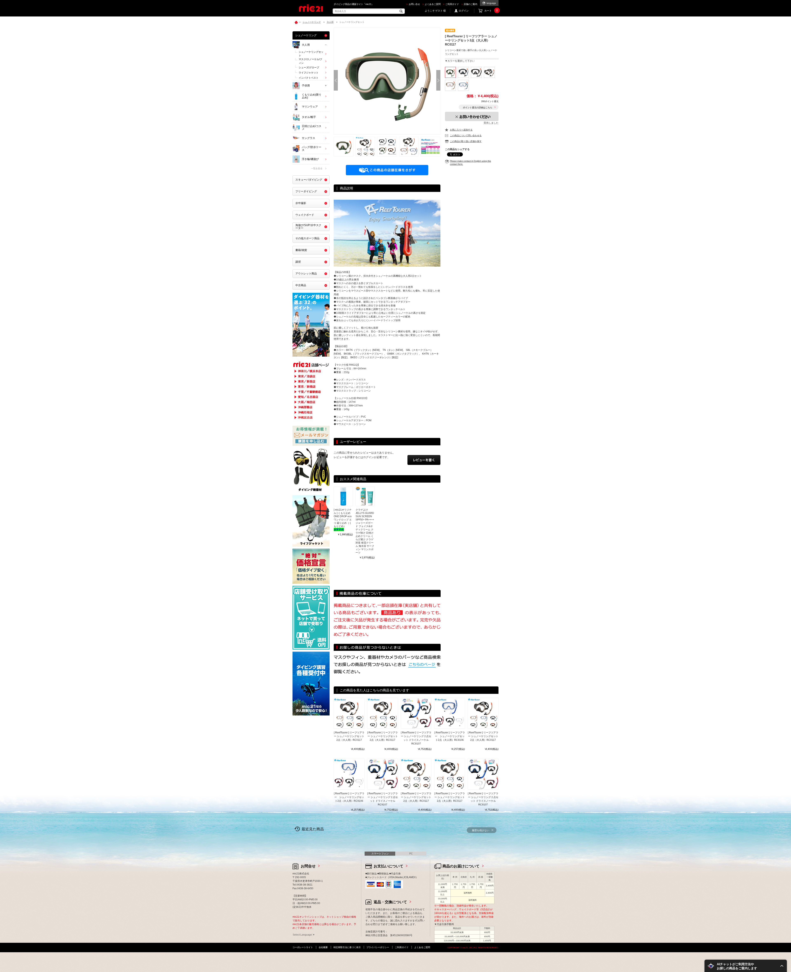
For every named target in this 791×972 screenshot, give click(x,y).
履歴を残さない (480, 830)
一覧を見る (316, 168)
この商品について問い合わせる (466, 135)
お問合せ (308, 866)
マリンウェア (310, 106)
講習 (298, 261)
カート (491, 10)
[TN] (450, 85)
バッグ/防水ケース (311, 149)
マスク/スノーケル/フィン (310, 61)
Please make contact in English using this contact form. (470, 162)
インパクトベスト (308, 77)
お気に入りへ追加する (461, 129)
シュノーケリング (306, 35)
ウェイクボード (304, 214)
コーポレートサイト (303, 947)
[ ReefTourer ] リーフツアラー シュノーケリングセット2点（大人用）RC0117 (349, 736)
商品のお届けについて (461, 866)
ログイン (464, 10)
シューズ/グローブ (309, 67)
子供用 (306, 85)
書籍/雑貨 (301, 250)
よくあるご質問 (433, 4)
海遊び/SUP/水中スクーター (308, 227)
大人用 (306, 44)
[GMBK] (476, 72)
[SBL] (463, 85)
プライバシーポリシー (377, 947)
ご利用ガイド (452, 4)
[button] (745, 966)
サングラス (308, 138)
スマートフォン (380, 853)
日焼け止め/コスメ (311, 128)
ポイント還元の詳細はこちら (477, 107)
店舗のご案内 (470, 4)
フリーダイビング (306, 191)
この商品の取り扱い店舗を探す (466, 141)
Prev (336, 80)
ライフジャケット (308, 72)
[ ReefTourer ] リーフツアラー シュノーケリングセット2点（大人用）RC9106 (449, 736)
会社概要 (323, 947)
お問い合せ (414, 4)
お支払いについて (388, 866)
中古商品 (300, 285)
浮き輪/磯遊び (310, 159)
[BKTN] (489, 72)
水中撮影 (300, 203)
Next (438, 80)
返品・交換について (390, 902)
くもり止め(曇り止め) (311, 96)
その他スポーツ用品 (307, 238)
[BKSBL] (463, 72)
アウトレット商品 (306, 273)
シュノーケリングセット (311, 53)
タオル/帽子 (309, 117)
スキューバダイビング (308, 179)
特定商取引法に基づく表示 (347, 947)
